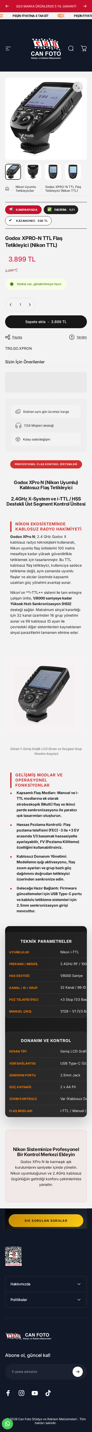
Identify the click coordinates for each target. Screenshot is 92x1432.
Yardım (82, 337)
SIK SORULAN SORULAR (46, 1221)
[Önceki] (7, 6)
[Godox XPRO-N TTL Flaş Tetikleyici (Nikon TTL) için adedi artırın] (29, 304)
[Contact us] (7, 1423)
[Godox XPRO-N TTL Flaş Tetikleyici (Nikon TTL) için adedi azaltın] (10, 304)
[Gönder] (78, 1372)
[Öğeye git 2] (33, 172)
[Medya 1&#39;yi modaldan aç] (78, 87)
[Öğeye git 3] (53, 172)
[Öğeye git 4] (73, 172)
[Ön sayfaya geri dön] (7, 189)
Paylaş (17, 337)
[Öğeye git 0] (13, 172)
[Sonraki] (84, 6)
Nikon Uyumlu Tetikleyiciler (26, 189)
